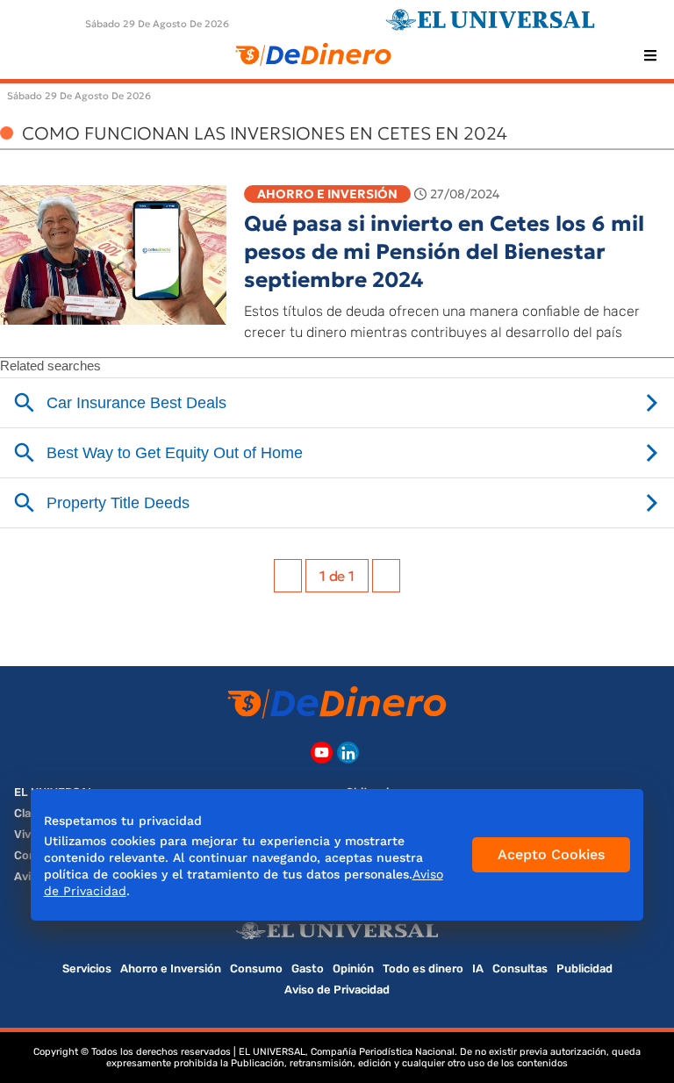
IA (478, 968)
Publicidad (584, 968)
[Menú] (650, 55)
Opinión (353, 968)
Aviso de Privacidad (337, 989)
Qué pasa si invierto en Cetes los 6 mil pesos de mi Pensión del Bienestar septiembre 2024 (444, 252)
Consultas (520, 968)
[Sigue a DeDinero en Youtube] (322, 753)
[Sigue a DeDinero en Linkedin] (348, 753)
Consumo (256, 968)
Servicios (86, 968)
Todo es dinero (423, 968)
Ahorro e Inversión (327, 194)
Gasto (307, 968)
